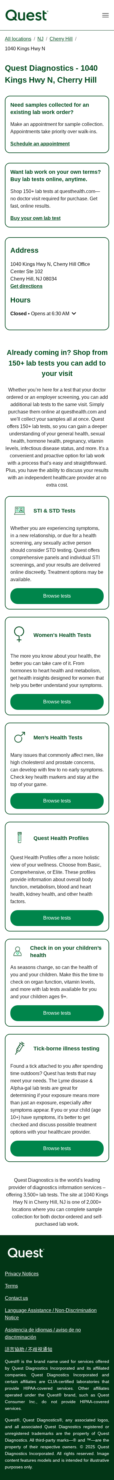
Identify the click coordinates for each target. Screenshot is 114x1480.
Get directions (26, 286)
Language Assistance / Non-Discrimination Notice (51, 1314)
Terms (11, 1286)
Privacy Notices (22, 1273)
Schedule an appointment (40, 143)
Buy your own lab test (35, 218)
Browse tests (57, 596)
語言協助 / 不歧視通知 (28, 1349)
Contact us (16, 1298)
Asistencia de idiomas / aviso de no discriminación (43, 1333)
